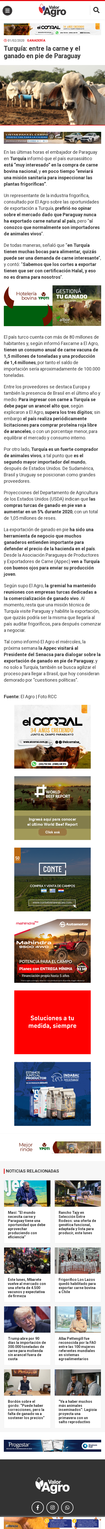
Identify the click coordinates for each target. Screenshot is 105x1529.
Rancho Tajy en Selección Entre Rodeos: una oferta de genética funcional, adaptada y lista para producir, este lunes (77, 1223)
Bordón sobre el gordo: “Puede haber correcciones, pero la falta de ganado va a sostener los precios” (26, 1409)
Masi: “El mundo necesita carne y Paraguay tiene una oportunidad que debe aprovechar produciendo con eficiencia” (26, 1225)
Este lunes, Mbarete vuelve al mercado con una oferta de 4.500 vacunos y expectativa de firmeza (27, 1288)
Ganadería (36, 40)
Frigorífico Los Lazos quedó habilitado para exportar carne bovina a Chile (77, 1286)
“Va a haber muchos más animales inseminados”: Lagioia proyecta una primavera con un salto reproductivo (78, 1411)
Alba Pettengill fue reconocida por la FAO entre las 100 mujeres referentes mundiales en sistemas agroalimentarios (77, 1348)
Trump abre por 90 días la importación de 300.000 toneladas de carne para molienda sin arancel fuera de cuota (27, 1348)
